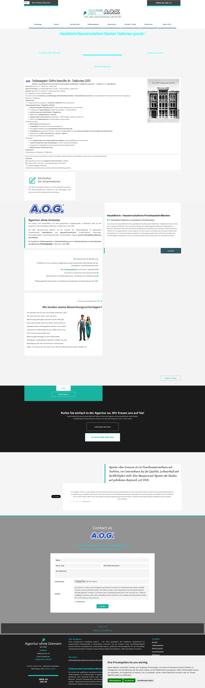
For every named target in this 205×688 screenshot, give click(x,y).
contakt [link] (171, 250)
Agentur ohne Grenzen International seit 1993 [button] (102, 58)
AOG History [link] (63, 394)
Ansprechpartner (158, 651)
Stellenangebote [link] (102, 66)
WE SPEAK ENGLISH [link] (41, 3)
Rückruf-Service (157, 648)
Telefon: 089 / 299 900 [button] (43, 659)
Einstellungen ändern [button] (145, 680)
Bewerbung (112, 24)
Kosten (56, 24)
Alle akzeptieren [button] (115, 680)
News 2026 (167, 24)
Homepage (38, 24)
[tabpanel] (102, 17)
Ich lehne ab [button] (129, 680)
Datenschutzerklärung (102, 630)
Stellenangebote (93, 24)
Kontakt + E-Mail (130, 24)
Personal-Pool (74, 24)
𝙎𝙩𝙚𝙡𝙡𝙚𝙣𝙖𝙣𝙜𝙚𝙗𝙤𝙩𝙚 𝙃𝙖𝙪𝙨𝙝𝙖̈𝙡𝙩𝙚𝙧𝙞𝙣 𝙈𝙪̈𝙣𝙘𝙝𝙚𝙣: (86, 669)
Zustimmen (80, 602)
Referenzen (149, 24)
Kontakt (154, 642)
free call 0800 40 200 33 (102, 50)
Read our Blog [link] (170, 378)
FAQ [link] (63, 388)
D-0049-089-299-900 (50, 52)
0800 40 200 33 (164, 2)
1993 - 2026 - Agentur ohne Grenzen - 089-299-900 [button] (102, 17)
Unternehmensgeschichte (77, 660)
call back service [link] (155, 52)
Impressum (102, 626)
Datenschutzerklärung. (90, 598)
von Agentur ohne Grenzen (95, 660)
